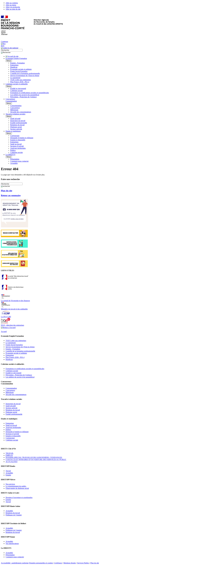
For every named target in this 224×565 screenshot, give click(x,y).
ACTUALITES (11, 462)
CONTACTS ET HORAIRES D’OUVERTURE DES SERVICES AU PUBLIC (36, 460)
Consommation (15, 106)
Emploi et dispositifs (17, 140)
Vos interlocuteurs (12, 543)
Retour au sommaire (11, 195)
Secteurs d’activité (17, 146)
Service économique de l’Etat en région (24, 76)
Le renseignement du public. (16, 486)
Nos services (10, 484)
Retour (9, 61)
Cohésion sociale (16, 91)
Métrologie (14, 110)
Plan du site (6, 190)
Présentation (14, 159)
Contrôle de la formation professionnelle (25, 73)
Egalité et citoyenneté (18, 88)
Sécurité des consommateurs (20, 112)
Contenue (4, 42)
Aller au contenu (12, 3)
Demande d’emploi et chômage (21, 138)
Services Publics (83, 563)
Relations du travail (17, 125)
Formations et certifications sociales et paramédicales (29, 93)
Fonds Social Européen (18, 71)
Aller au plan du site (13, 9)
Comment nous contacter (19, 161)
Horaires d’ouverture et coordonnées (19, 497)
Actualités (14, 163)
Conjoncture (14, 136)
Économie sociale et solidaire (21, 69)
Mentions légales (69, 563)
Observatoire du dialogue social (17, 488)
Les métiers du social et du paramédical (24, 95)
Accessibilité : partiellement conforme (15, 563)
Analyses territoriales (18, 148)
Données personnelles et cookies (41, 563)
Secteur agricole (16, 129)
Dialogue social (16, 127)
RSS (2, 46)
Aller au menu (11, 5)
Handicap (13, 67)
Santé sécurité (15, 119)
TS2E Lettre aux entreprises (20, 80)
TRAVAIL (10, 453)
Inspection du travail (17, 121)
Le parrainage (15, 78)
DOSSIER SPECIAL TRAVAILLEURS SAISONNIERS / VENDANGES (34, 457)
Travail (8, 471)
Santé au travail (16, 144)
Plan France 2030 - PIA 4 (19, 82)
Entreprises (14, 65)
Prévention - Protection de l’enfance (23, 97)
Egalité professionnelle (18, 123)
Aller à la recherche (13, 7)
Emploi (8, 475)
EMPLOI (9, 455)
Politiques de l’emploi (14, 515)
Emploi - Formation (17, 63)
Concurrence (15, 108)
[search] (12, 50)
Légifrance (58, 563)
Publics (13, 150)
